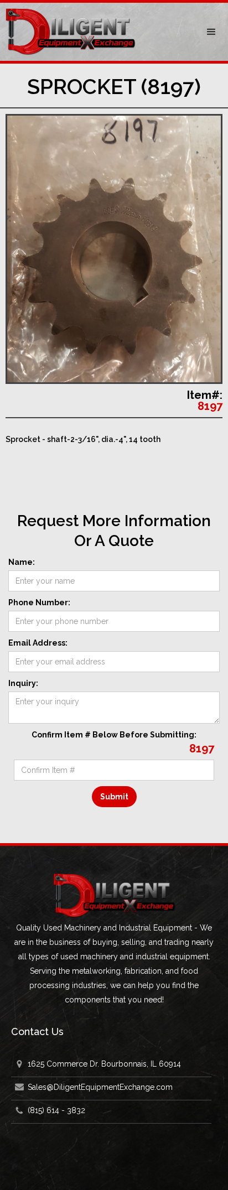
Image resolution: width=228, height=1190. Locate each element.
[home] (97, 31)
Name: (21, 562)
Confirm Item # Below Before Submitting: (114, 734)
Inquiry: (23, 683)
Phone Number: (39, 602)
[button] (211, 32)
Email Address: (38, 642)
